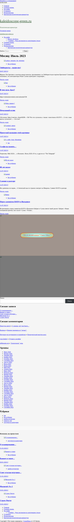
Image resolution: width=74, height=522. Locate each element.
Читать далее (4, 79)
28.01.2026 (3, 462)
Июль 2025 (7, 364)
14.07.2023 (3, 136)
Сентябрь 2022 (8, 407)
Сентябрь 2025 (8, 360)
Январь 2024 (8, 386)
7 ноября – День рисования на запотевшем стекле (24, 41)
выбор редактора (9, 419)
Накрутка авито (5, 326)
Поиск (2, 298)
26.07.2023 (3, 93)
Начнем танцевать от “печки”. (17, 330)
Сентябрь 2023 (8, 393)
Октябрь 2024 (8, 379)
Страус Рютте (4, 317)
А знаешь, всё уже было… (20, 326)
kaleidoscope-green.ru (16, 21)
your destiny (4, 339)
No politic (7, 9)
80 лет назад (5, 167)
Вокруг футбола (13, 39)
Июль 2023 (7, 397)
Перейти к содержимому (8, 1)
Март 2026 (7, 352)
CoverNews (27, 521)
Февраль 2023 (8, 398)
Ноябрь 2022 (8, 404)
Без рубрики (12, 64)
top (9, 143)
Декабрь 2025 (8, 355)
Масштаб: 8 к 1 (5, 315)
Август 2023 (8, 395)
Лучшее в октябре (15, 339)
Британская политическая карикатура (16, 14)
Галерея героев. (9, 7)
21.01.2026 (3, 476)
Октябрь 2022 (8, 405)
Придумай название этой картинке (14, 133)
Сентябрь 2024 (8, 381)
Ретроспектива (9, 13)
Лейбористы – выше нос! (10, 68)
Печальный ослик (7, 110)
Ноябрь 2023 (8, 390)
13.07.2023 (3, 150)
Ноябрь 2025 (8, 357)
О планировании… (6, 310)
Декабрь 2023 (8, 388)
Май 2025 (7, 367)
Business (2, 330)
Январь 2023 (8, 400)
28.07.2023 (3, 71)
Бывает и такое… (5, 312)
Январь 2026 (8, 353)
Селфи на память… (8, 147)
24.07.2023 (3, 114)
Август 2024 (8, 383)
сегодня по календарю (11, 422)
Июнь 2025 (7, 366)
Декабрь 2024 (8, 376)
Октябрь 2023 (8, 392)
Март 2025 (7, 371)
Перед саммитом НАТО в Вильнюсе (15, 202)
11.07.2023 (3, 205)
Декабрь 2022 (8, 402)
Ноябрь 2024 (8, 378)
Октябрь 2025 (8, 359)
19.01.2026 (3, 490)
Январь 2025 (8, 374)
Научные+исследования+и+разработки (13, 334)
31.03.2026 (3, 448)
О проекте (7, 11)
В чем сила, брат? (7, 90)
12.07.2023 (3, 171)
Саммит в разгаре (7, 181)
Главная (6, 6)
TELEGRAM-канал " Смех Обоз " (37, 235)
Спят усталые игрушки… (8, 314)
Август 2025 (8, 362)
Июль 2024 (7, 385)
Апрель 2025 (8, 369)
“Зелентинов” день (17, 343)
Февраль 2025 (8, 373)
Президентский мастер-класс (36, 334)
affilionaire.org (4, 343)
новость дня (8, 421)
